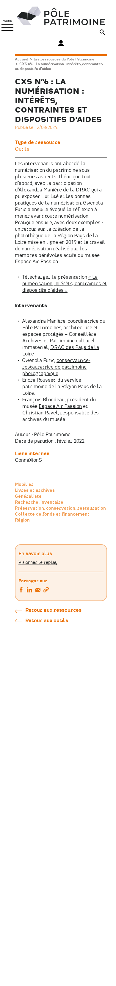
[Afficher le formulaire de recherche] (102, 33)
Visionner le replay (37, 562)
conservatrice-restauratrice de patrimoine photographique (56, 367)
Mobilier (24, 484)
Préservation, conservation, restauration (60, 508)
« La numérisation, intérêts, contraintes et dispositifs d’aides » (64, 283)
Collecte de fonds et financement (52, 514)
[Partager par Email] (37, 591)
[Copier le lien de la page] (46, 591)
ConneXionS (28, 460)
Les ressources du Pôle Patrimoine (64, 59)
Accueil (21, 59)
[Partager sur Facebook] (21, 591)
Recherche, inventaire (39, 502)
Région (22, 520)
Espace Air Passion (60, 406)
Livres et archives (35, 490)
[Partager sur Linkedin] (29, 591)
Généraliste (28, 496)
